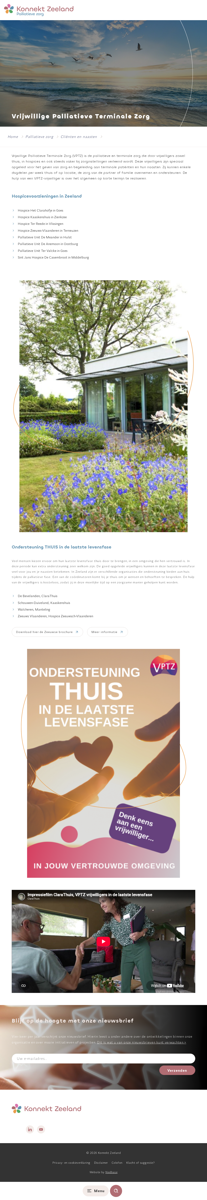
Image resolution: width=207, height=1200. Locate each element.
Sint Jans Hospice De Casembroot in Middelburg (53, 257)
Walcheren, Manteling (34, 609)
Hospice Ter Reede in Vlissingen (40, 224)
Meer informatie (104, 632)
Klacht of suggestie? (140, 1163)
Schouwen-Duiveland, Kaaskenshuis (44, 603)
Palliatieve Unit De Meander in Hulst (45, 237)
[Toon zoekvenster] (116, 1191)
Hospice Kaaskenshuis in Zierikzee (42, 217)
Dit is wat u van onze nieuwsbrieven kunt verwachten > (141, 1042)
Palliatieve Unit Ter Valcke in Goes (43, 251)
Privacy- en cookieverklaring (71, 1163)
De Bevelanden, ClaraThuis (37, 596)
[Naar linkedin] (30, 1129)
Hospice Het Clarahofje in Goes (40, 210)
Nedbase (111, 1172)
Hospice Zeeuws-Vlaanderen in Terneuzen (48, 230)
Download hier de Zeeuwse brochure (44, 632)
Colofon (117, 1163)
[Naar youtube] (41, 1129)
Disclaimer (101, 1163)
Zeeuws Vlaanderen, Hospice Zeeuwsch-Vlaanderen (55, 616)
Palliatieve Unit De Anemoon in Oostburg (48, 244)
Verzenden (177, 1070)
